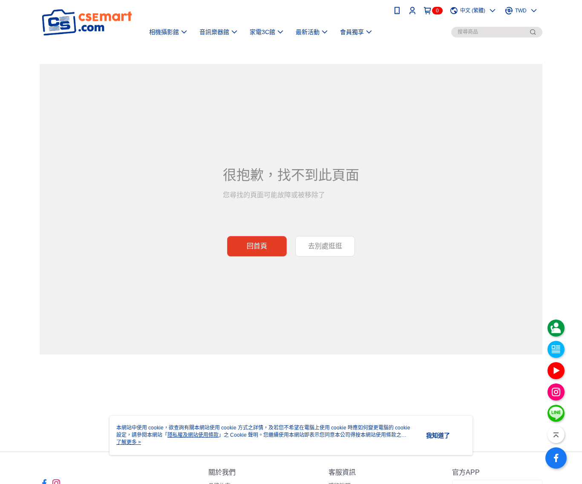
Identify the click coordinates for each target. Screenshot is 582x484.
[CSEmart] (87, 22)
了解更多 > (128, 442)
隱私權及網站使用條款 (193, 435)
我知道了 (438, 435)
